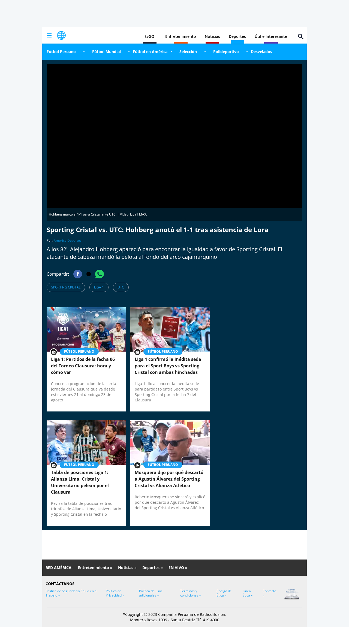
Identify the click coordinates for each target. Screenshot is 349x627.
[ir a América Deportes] (61, 35)
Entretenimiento (180, 36)
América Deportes (68, 240)
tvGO (149, 36)
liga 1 (99, 287)
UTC (121, 287)
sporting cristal (65, 287)
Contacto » (269, 593)
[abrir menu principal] (49, 35)
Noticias (212, 36)
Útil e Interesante (271, 36)
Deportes (237, 36)
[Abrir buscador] (301, 36)
